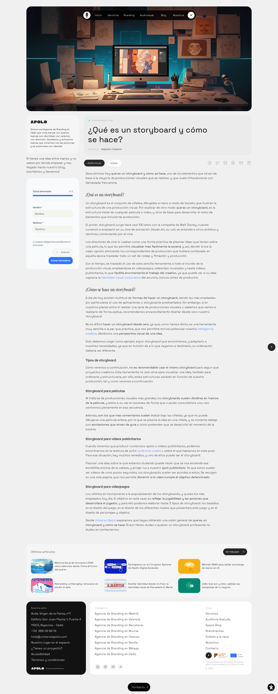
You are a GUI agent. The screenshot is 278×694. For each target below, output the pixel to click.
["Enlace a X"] (121, 667)
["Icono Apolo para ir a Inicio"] (87, 15)
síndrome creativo (150, 451)
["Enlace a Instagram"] (105, 667)
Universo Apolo (105, 520)
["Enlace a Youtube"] (113, 667)
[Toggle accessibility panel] (271, 687)
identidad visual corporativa (121, 277)
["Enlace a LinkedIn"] (98, 667)
